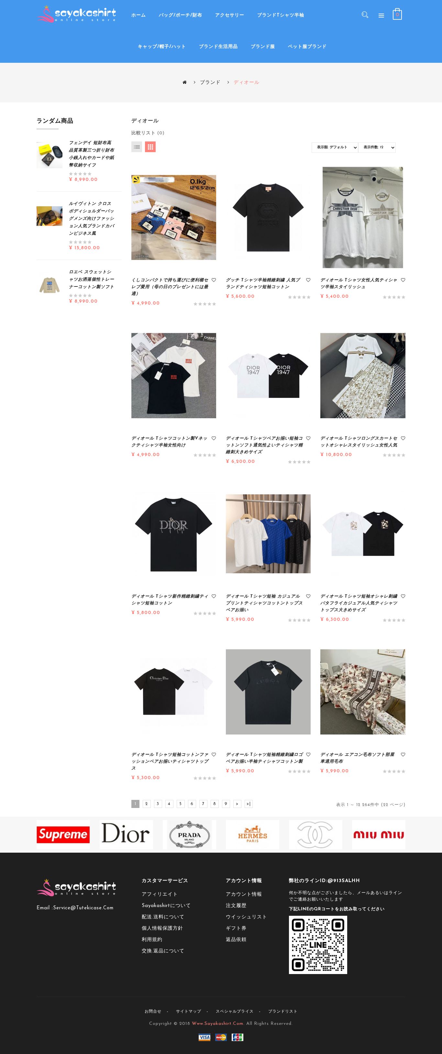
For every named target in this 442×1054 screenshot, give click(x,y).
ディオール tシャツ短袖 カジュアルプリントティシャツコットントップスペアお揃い (264, 603)
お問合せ (153, 1012)
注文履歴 (236, 905)
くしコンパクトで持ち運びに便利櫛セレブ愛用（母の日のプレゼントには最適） (169, 287)
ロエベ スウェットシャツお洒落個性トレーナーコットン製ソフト (91, 279)
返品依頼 (236, 939)
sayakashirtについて (166, 905)
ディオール (247, 82)
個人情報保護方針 (162, 928)
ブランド (210, 82)
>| (249, 804)
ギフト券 (236, 928)
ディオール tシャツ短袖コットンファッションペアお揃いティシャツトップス (169, 761)
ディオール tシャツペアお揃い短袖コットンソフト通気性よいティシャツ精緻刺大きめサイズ (264, 445)
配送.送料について (163, 917)
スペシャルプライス (235, 1012)
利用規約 (152, 939)
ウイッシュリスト (246, 917)
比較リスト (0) (148, 133)
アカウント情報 (244, 894)
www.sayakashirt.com (217, 1023)
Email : (45, 908)
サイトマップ (188, 1012)
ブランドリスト (283, 1012)
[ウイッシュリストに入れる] (214, 281)
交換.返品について (163, 951)
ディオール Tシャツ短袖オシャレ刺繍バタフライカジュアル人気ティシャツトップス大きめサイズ (358, 603)
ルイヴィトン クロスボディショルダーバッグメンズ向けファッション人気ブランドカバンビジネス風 (91, 219)
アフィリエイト (160, 894)
